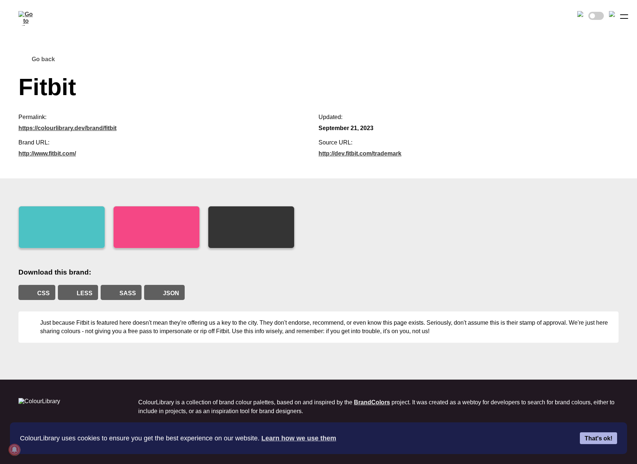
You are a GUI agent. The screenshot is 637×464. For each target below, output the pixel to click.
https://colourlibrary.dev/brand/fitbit (67, 128)
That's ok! (598, 438)
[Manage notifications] (14, 450)
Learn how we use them (298, 438)
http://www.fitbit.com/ (47, 153)
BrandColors (372, 402)
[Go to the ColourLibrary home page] (25, 18)
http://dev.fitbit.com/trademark (359, 153)
